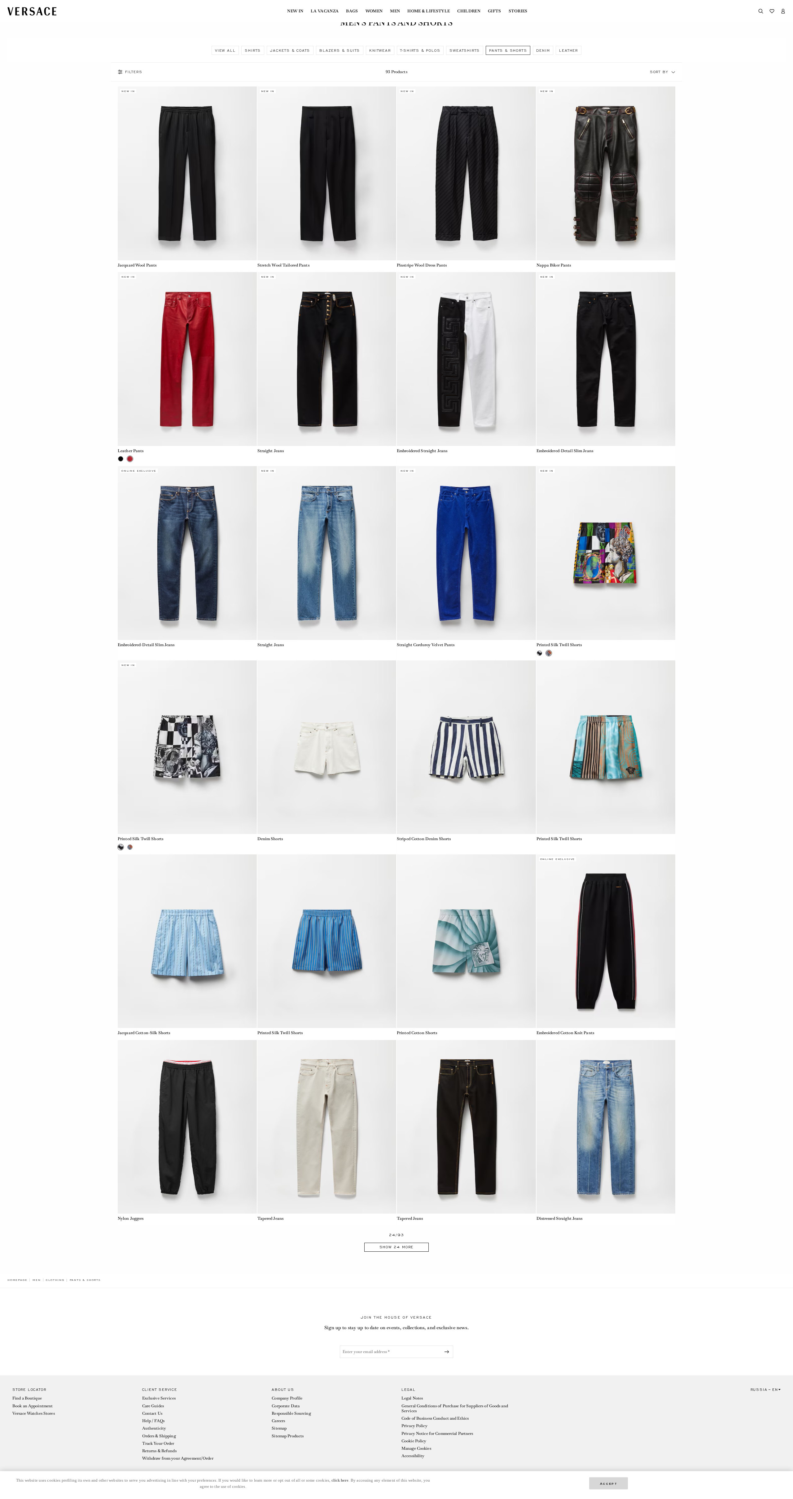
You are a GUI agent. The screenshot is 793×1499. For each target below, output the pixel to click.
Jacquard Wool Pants (137, 265)
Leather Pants (131, 450)
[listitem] (225, 50)
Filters (133, 72)
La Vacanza (325, 11)
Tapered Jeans (270, 1218)
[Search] (760, 11)
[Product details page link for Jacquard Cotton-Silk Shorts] (187, 941)
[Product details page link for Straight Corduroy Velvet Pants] (466, 553)
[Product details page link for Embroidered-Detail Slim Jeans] (606, 359)
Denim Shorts (270, 838)
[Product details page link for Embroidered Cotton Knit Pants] (606, 941)
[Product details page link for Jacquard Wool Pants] (187, 173)
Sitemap (279, 1428)
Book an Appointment (32, 1406)
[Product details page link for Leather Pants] (187, 359)
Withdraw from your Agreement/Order (177, 1458)
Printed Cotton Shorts (417, 1032)
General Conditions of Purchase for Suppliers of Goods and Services (454, 1408)
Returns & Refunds (159, 1450)
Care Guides (153, 1406)
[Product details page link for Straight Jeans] (326, 359)
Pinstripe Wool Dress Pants (422, 265)
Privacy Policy (414, 1425)
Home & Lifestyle (428, 11)
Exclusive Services (159, 1398)
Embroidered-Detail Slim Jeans (565, 450)
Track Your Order (158, 1443)
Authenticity (154, 1428)
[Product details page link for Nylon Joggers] (187, 1127)
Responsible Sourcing (291, 1413)
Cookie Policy (414, 1441)
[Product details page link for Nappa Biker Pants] (606, 173)
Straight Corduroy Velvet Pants (426, 644)
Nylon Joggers (131, 1218)
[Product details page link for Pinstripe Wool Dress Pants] (466, 173)
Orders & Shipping (159, 1436)
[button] (673, 72)
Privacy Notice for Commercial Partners (437, 1433)
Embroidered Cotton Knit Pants (565, 1032)
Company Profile (287, 1398)
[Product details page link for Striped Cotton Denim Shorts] (466, 747)
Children (468, 11)
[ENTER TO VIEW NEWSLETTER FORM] (448, 1351)
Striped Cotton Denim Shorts (424, 838)
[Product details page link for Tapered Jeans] (326, 1127)
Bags (352, 11)
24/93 (396, 1235)
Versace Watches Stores (33, 1413)
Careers (278, 1420)
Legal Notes (412, 1398)
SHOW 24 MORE (396, 1247)
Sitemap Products (288, 1436)
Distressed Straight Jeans (560, 1218)
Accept (608, 1483)
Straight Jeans (270, 450)
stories (518, 11)
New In (295, 11)
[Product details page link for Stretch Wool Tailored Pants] (326, 173)
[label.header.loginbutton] (783, 11)
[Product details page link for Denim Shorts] (326, 747)
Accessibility (413, 1455)
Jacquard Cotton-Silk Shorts (144, 1032)
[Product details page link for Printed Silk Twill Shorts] (606, 553)
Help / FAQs (153, 1420)
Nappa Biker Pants (554, 265)
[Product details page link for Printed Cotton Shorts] (466, 941)
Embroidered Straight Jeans (422, 450)
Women (374, 11)
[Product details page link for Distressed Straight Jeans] (606, 1127)
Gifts (494, 11)
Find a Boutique (27, 1398)
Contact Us (152, 1413)
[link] (17, 1279)
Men (395, 11)
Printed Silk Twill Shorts (559, 644)
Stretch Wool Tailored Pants (283, 265)
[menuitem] (295, 11)
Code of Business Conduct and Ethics (435, 1418)
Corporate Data (286, 1406)
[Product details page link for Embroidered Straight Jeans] (466, 359)
